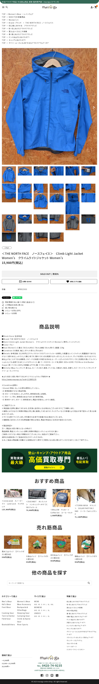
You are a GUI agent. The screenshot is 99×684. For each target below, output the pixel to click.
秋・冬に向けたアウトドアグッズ (20, 28)
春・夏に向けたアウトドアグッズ (20, 34)
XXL (52, 604)
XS (39, 604)
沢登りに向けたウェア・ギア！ (76, 622)
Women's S (13, 20)
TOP (4, 14)
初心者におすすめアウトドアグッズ (78, 601)
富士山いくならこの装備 (18, 31)
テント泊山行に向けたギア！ (19, 37)
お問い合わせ (25, 281)
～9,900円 (5, 660)
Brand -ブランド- (15, 23)
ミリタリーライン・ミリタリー (76, 649)
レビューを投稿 (9, 313)
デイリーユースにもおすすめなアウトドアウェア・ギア (29, 43)
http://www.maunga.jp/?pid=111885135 (19, 379)
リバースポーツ (72, 646)
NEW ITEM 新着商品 (17, 17)
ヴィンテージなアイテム (74, 640)
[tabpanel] (49, 106)
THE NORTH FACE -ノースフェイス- (39, 23)
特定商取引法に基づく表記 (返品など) (18, 302)
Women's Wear (14, 14)
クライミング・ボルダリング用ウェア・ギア (80, 637)
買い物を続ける (9, 308)
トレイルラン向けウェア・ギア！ (76, 625)
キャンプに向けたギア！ (17, 40)
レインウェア (28, 14)
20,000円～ (6, 666)
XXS (35, 604)
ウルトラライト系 (72, 643)
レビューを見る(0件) (11, 310)
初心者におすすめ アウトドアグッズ (23, 25)
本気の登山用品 (72, 610)
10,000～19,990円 (8, 663)
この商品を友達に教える (13, 305)
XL (49, 604)
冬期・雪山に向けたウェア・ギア (77, 616)
